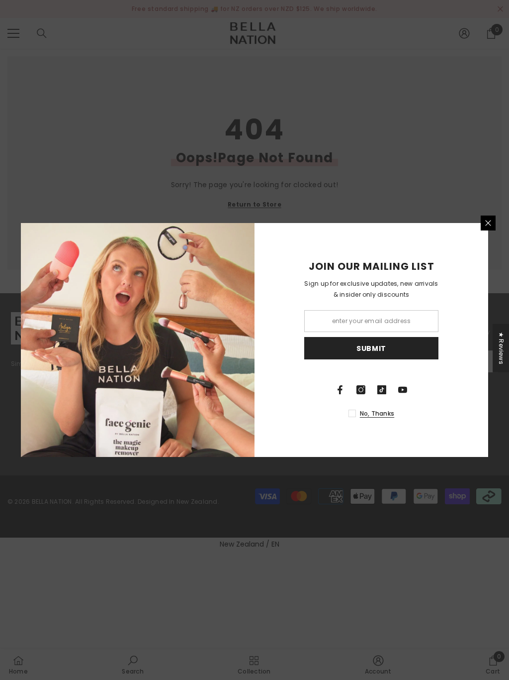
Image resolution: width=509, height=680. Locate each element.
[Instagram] (360, 389)
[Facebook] (340, 389)
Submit (371, 348)
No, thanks (377, 413)
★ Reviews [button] (501, 348)
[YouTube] (402, 389)
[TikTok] (381, 389)
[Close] (488, 223)
